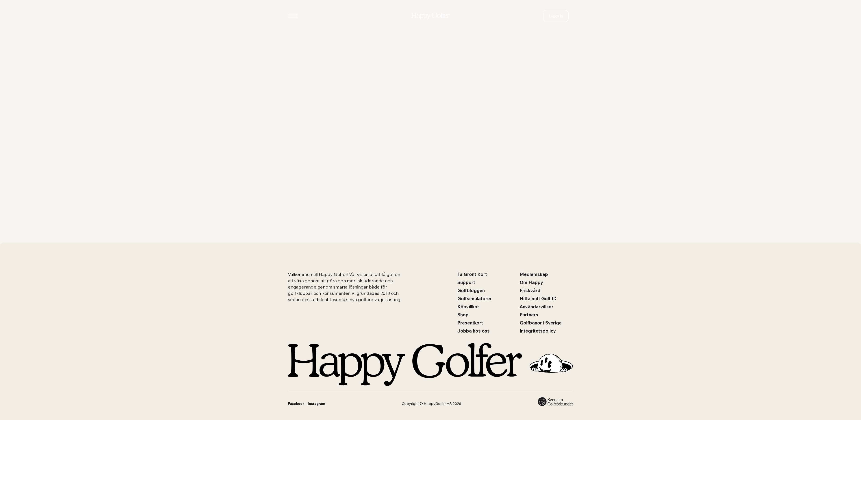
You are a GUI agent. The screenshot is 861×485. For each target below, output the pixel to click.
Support (466, 282)
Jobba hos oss (473, 331)
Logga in (556, 16)
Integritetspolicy (538, 331)
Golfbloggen (471, 290)
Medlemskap (534, 274)
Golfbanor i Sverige (541, 323)
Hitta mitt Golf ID (538, 298)
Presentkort (470, 323)
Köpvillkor (468, 306)
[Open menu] (293, 16)
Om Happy (531, 282)
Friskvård (530, 290)
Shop (463, 314)
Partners (529, 314)
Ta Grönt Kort (472, 274)
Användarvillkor (536, 306)
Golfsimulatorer (474, 298)
